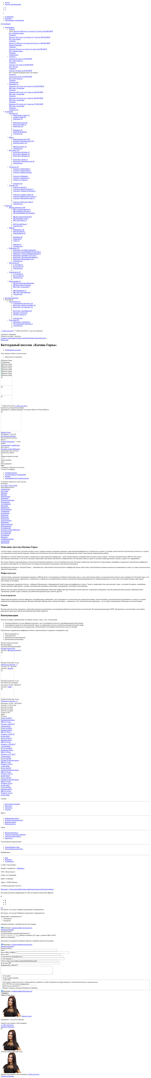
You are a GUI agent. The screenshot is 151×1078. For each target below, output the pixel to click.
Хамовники (18, 230)
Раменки (17, 244)
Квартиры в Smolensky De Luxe (24, 255)
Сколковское (5, 541)
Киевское (4, 493)
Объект (3, 961)
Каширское (5, 517)
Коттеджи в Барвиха (21, 154)
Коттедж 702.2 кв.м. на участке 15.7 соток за (29, 37)
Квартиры (13, 84)
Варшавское (5, 507)
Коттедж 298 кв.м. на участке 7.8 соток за (33, 31)
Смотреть (12, 35)
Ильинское (4, 515)
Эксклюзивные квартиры (14, 849)
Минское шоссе (20, 146)
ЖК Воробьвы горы (20, 218)
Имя (3, 950)
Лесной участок (19, 314)
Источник (4, 963)
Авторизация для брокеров (14, 20)
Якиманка (17, 237)
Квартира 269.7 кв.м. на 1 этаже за (26, 92)
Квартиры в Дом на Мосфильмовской (27, 253)
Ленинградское (6, 520)
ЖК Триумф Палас (20, 224)
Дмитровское (5, 489)
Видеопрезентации (11, 298)
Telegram (11, 930)
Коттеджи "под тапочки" (23, 307)
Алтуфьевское (6, 504)
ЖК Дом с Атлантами (16, 88)
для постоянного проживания (15, 474)
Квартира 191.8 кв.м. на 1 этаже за (26, 98)
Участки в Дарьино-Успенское (24, 191)
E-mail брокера (6, 956)
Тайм (9, 687)
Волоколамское (6, 509)
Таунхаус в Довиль (20, 180)
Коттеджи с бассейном (22, 311)
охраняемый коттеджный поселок (17, 478)
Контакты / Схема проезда (10, 889)
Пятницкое (5, 498)
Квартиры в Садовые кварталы (24, 250)
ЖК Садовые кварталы (22, 209)
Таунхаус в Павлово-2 (21, 178)
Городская (8, 206)
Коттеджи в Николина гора (23, 161)
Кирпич (7, 476)
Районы (11, 228)
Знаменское (16, 445)
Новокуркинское (7, 524)
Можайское (5, 522)
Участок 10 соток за (20, 59)
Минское (4, 495)
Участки (12, 56)
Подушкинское (6, 531)
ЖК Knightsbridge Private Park (24, 213)
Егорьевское (5, 513)
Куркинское (5, 519)
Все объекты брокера (8, 436)
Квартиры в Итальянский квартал (25, 257)
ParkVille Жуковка (20, 132)
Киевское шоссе (20, 143)
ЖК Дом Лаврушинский (21, 292)
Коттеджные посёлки (20, 338)
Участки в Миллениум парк (24, 198)
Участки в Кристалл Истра (23, 189)
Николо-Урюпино (15, 45)
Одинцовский (6, 445)
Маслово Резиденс (14, 650)
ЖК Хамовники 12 (19, 290)
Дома (12, 29)
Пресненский (19, 231)
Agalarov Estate (19, 117)
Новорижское (5, 496)
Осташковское (6, 528)
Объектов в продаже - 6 (9, 701)
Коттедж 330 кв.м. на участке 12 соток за (28, 49)
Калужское (4, 491)
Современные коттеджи (23, 303)
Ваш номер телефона (9, 952)
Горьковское (5, 511)
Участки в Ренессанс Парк (23, 202)
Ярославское (5, 502)
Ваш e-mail (5, 954)
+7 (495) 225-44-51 (7, 331)
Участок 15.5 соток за (21, 65)
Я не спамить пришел (10, 978)
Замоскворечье (19, 233)
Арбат (16, 241)
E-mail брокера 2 (7, 959)
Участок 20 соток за (20, 76)
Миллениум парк (20, 123)
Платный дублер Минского (10, 449)
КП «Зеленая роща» (16, 51)
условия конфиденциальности (21, 928)
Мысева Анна (6, 432)
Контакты (8, 18)
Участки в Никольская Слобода (24, 196)
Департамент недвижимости (11, 916)
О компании (9, 17)
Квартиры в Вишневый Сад (23, 259)
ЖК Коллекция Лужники (22, 285)
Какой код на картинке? (11, 986)
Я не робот (7, 976)
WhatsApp (4, 930)
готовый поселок (11, 473)
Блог (6, 858)
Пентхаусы (14, 263)
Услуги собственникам (13, 4)
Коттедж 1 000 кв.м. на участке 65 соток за (29, 43)
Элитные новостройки (13, 836)
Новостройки (15, 281)
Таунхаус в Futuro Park (21, 169)
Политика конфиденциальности (30, 889)
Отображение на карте (13, 350)
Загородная (9, 111)
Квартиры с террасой (21, 322)
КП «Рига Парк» (15, 39)
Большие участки (20, 313)
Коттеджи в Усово (20, 159)
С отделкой (18, 265)
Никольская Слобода (21, 115)
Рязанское (4, 537)
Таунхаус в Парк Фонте (22, 170)
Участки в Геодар (20, 187)
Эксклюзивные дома (12, 847)
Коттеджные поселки (12, 804)
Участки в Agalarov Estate (23, 194)
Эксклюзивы (9, 27)
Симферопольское (7, 539)
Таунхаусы (14, 167)
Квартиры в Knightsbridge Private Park (27, 252)
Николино (17, 119)
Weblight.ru (20, 868)
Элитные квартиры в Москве (15, 834)
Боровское (4, 506)
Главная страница (7, 338)
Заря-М (10, 668)
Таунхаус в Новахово (20, 176)
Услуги (7, 2)
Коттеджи (14, 150)
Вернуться (4, 340)
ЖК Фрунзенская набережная (23, 283)
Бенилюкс (17, 130)
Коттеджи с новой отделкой (24, 305)
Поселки (13, 113)
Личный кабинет (48, 889)
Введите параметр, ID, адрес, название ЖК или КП (38, 935)
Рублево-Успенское (7, 441)
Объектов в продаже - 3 (9, 664)
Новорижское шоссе (21, 139)
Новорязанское (6, 526)
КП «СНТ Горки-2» (16, 61)
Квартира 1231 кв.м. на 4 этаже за (26, 86)
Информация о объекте (9, 965)
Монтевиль (18, 126)
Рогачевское (5, 535)
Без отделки (18, 266)
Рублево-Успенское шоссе (23, 141)
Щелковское (5, 543)
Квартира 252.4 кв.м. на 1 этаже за (26, 104)
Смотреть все (13, 55)
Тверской (17, 239)
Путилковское (6, 533)
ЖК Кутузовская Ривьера (22, 217)
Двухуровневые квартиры (23, 324)
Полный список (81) (8, 648)
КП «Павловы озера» (16, 33)
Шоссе (11, 137)
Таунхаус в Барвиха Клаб (22, 172)
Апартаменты (15, 272)
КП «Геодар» (13, 67)
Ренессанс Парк (19, 124)
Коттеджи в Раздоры (21, 152)
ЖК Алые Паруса (20, 220)
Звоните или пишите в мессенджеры (14, 1074)
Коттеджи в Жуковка (21, 156)
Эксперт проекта (7, 1051)
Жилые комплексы (17, 207)
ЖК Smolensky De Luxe (22, 211)
